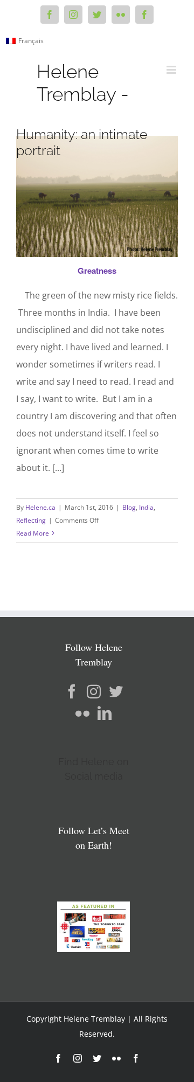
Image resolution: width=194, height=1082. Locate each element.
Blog (129, 507)
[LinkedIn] (105, 713)
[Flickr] (82, 713)
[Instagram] (94, 691)
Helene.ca (40, 507)
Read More (32, 533)
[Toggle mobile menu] (172, 69)
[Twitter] (116, 691)
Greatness (97, 270)
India (146, 507)
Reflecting (31, 520)
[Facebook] (72, 691)
